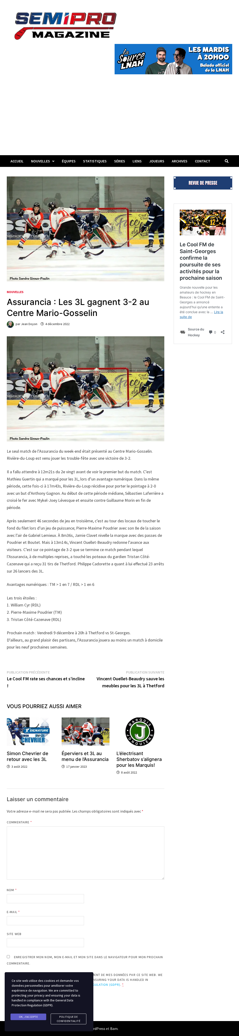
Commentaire (19, 822)
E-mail (13, 912)
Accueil (17, 161)
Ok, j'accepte (28, 1016)
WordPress (96, 1028)
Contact (202, 161)
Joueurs (156, 161)
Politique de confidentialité (69, 1019)
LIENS (137, 161)
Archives (179, 161)
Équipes (69, 161)
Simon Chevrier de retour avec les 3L (27, 756)
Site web (14, 934)
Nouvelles (40, 161)
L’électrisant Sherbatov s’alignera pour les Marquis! (139, 759)
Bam (114, 1028)
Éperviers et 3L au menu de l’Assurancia (85, 756)
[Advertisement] (119, 120)
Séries (119, 161)
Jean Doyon (29, 324)
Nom (12, 890)
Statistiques (95, 161)
